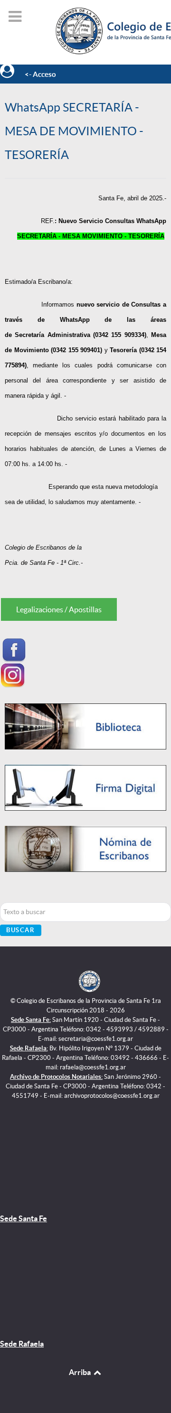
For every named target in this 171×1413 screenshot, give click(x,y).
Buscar (20, 930)
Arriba (80, 1372)
